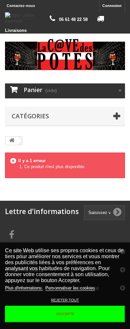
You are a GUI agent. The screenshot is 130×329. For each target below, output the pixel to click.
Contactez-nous (21, 6)
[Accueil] (12, 141)
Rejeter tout (65, 300)
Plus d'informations (24, 287)
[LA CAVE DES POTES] (65, 54)
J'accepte (65, 314)
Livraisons (16, 30)
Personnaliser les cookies (70, 287)
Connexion (112, 6)
